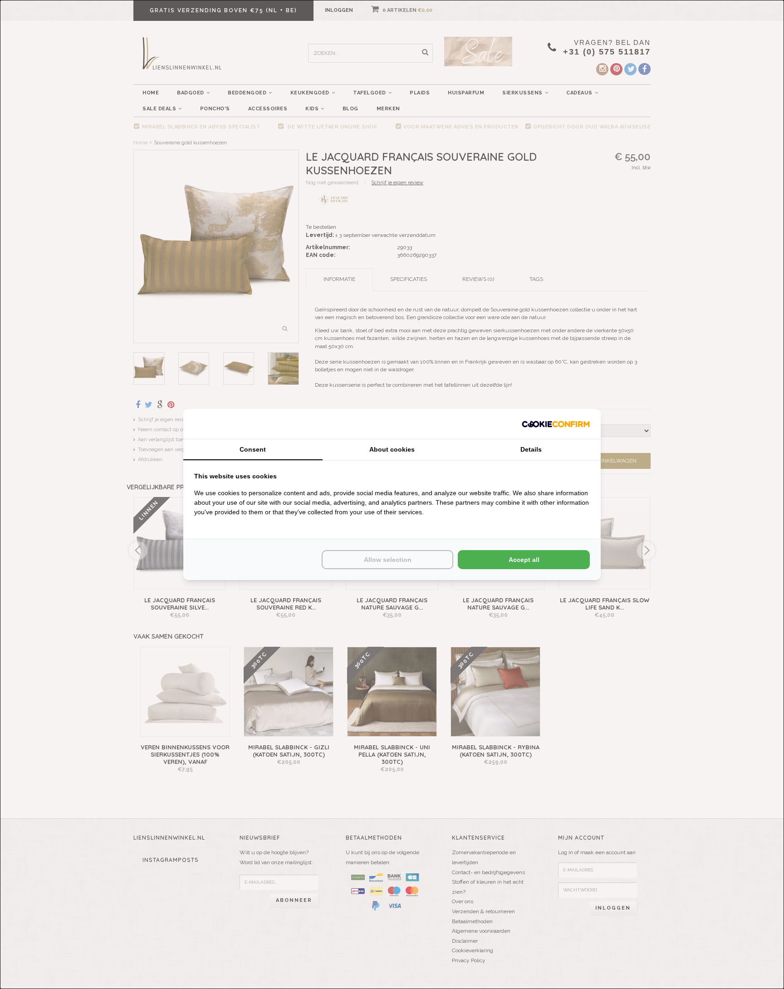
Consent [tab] (253, 449)
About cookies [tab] (392, 449)
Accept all (524, 559)
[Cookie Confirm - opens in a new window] (556, 424)
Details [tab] (531, 449)
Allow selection (388, 559)
